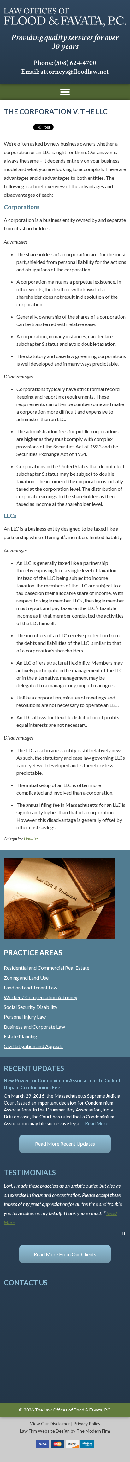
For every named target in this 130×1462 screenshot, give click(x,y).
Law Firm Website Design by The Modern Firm (65, 1430)
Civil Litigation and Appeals (33, 1046)
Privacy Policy (87, 1423)
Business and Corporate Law (34, 1027)
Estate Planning (20, 1036)
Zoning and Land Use (26, 978)
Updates (31, 838)
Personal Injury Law (25, 1017)
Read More (96, 1123)
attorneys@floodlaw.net (74, 71)
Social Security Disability (30, 1007)
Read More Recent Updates (65, 1144)
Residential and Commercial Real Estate (46, 968)
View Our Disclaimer (50, 1423)
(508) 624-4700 (75, 62)
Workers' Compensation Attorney (40, 997)
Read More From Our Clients (65, 1254)
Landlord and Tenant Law (30, 987)
